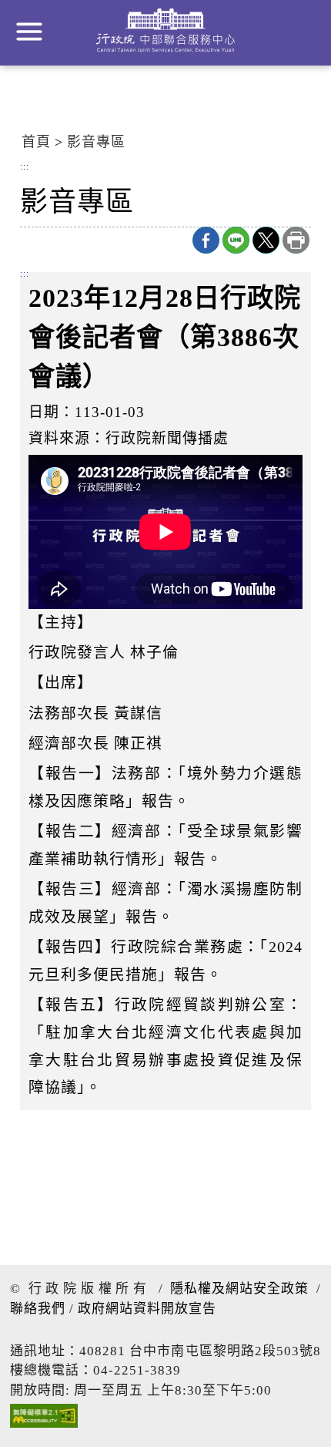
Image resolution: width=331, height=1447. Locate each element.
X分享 (265, 240)
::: (24, 167)
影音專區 (96, 142)
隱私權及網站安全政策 (239, 1288)
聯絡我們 (37, 1308)
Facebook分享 (205, 240)
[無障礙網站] (44, 1419)
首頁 (36, 142)
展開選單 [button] (29, 31)
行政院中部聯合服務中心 (165, 30)
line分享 (235, 240)
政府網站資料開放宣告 (147, 1308)
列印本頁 (296, 240)
